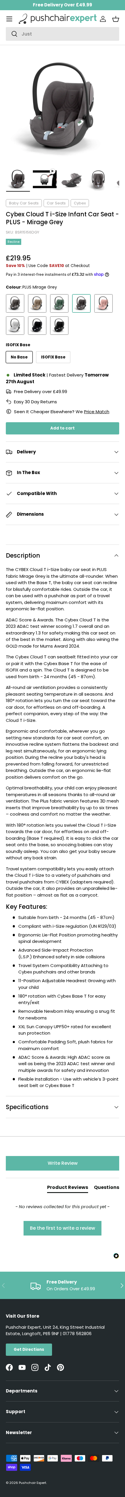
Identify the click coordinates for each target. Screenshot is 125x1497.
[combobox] (62, 34)
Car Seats (56, 203)
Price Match (96, 412)
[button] (115, 19)
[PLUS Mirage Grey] (81, 303)
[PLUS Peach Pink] (103, 303)
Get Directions (29, 1349)
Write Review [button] (63, 1163)
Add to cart (62, 428)
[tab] (67, 1188)
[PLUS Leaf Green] (59, 303)
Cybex (80, 203)
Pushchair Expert (32, 1482)
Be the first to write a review (62, 1228)
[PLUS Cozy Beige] (37, 303)
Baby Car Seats (24, 203)
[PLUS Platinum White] (15, 325)
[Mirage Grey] (15, 303)
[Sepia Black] (59, 325)
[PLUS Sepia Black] (37, 325)
